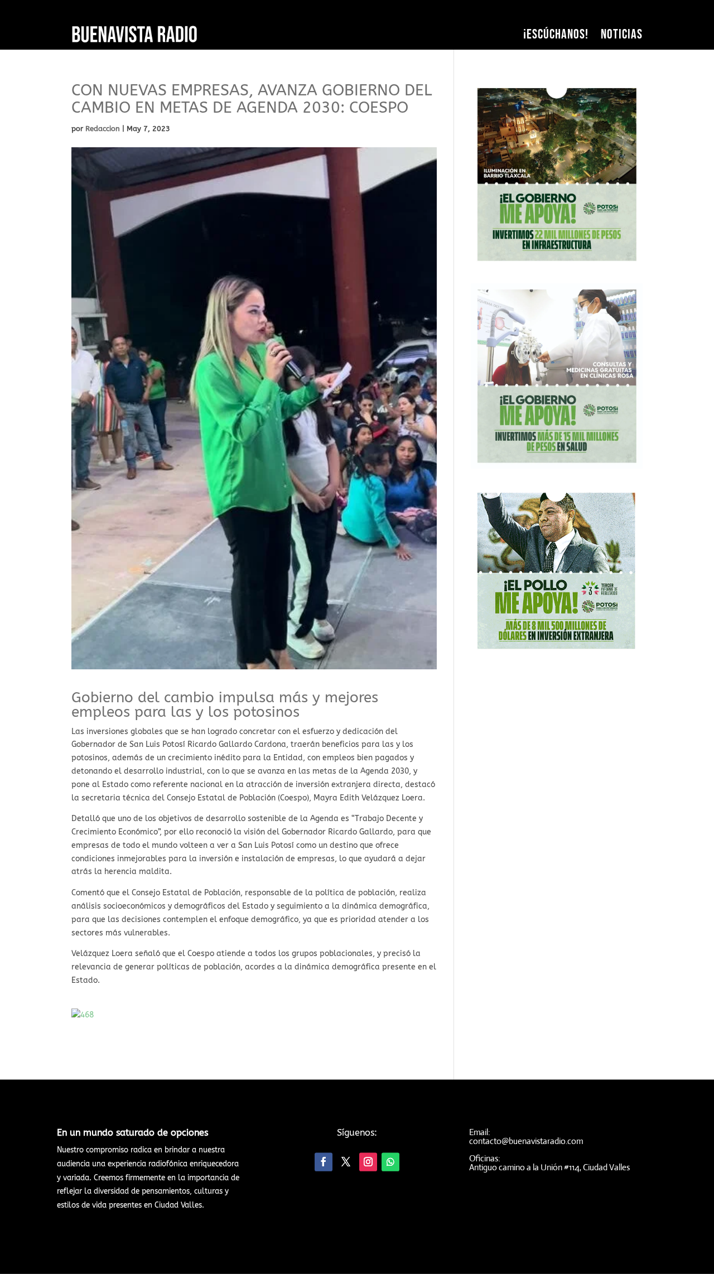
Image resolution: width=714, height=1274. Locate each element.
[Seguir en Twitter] (346, 1162)
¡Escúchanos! (555, 34)
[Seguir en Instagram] (368, 1162)
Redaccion (102, 128)
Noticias (622, 34)
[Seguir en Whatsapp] (390, 1162)
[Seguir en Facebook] (323, 1162)
